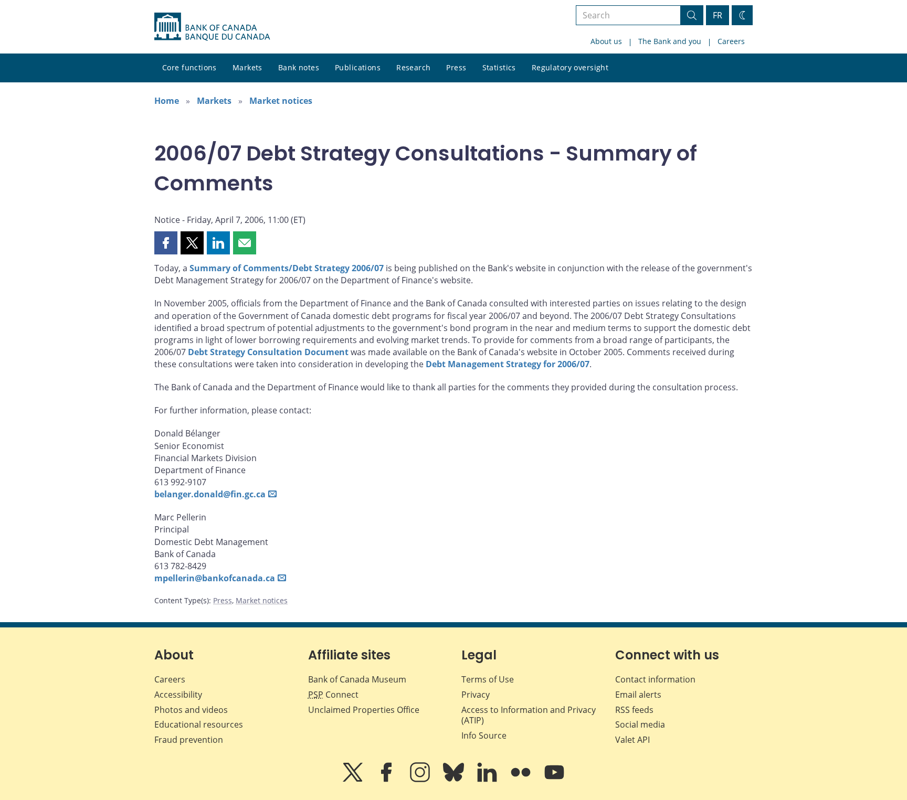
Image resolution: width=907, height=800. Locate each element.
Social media (640, 724)
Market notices (280, 100)
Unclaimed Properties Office (363, 710)
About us (606, 41)
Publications (358, 67)
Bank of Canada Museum (357, 679)
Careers (731, 41)
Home (166, 100)
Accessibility (178, 694)
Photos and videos (191, 710)
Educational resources (198, 724)
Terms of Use (487, 679)
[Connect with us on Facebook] (387, 779)
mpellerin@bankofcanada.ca (214, 578)
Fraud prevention (188, 739)
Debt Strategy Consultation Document (268, 352)
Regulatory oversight (570, 67)
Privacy (475, 694)
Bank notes (298, 67)
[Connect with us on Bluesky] (454, 779)
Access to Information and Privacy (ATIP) (528, 715)
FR (717, 15)
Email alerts (638, 694)
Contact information (655, 679)
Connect (333, 694)
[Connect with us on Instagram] (421, 779)
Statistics (499, 67)
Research (413, 67)
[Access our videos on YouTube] (554, 779)
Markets (247, 67)
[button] (165, 242)
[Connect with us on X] (354, 779)
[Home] (212, 27)
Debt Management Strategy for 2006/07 (507, 364)
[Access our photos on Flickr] (522, 779)
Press (456, 67)
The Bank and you (669, 41)
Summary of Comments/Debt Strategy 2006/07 (286, 268)
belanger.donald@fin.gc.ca (210, 494)
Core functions (189, 67)
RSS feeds (634, 710)
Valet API (632, 739)
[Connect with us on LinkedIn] (488, 779)
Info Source (484, 735)
